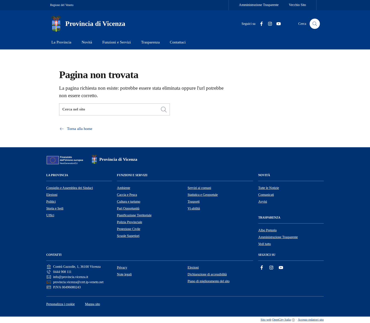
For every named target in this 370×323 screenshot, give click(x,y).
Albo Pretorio (267, 230)
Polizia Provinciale (129, 222)
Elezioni (51, 194)
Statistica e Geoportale (203, 194)
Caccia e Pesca (127, 194)
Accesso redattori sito (311, 319)
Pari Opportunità (128, 208)
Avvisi (262, 201)
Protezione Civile (128, 229)
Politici (51, 201)
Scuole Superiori (128, 236)
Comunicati (266, 194)
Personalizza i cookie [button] (60, 304)
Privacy (122, 267)
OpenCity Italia (281, 319)
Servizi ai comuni (199, 188)
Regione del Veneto (61, 5)
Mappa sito (92, 304)
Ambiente (123, 188)
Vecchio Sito (297, 5)
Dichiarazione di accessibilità (207, 274)
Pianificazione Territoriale (134, 215)
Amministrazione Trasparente (259, 5)
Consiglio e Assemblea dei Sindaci (69, 188)
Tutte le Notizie (268, 188)
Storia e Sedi (54, 208)
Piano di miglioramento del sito (209, 281)
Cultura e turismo (128, 201)
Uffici (50, 215)
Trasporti (194, 201)
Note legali (124, 274)
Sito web (266, 319)
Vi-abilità (194, 208)
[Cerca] (164, 109)
